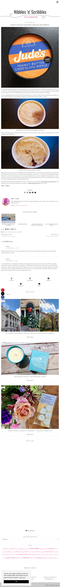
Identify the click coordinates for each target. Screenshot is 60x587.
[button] (58, 2)
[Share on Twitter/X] (10, 229)
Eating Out (33, 551)
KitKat (7, 554)
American (4, 548)
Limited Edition (23, 554)
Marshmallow (42, 554)
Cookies (56, 548)
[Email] (35, 192)
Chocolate (34, 548)
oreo (58, 554)
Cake (25, 548)
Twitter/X (17, 205)
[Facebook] (32, 192)
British (4, 232)
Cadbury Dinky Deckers (8, 235)
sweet (48, 558)
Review (26, 557)
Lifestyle (16, 554)
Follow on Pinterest (30, 530)
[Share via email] (6, 229)
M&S (30, 554)
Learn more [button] (22, 577)
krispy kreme (12, 554)
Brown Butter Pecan (52, 181)
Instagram (21, 205)
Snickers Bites (22, 224)
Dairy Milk (7, 551)
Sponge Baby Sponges (52, 235)
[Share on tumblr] (13, 229)
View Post (30, 337)
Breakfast (17, 548)
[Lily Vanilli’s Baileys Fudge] (52, 218)
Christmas (50, 548)
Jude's (13, 232)
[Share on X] (2, 293)
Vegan (51, 558)
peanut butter (18, 232)
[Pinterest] (30, 192)
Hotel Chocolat (55, 551)
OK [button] (16, 581)
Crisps (3, 551)
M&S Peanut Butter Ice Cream (34, 183)
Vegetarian (55, 558)
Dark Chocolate (12, 551)
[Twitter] (25, 192)
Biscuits (12, 548)
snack (39, 558)
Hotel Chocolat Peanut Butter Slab (37, 224)
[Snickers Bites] (23, 218)
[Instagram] (27, 192)
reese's (22, 558)
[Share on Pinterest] (12, 229)
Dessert (18, 551)
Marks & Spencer (36, 554)
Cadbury (21, 548)
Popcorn (18, 558)
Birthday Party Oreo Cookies (8, 224)
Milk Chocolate (53, 554)
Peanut (4, 558)
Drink (26, 551)
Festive (38, 551)
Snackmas (44, 558)
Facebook (26, 205)
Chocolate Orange (43, 548)
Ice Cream (8, 232)
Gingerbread (42, 551)
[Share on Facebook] (8, 229)
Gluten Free (48, 551)
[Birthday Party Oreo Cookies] (8, 218)
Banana (9, 548)
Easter (29, 551)
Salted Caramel (44, 181)
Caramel (27, 548)
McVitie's (48, 554)
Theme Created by (52, 585)
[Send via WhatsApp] (15, 229)
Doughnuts (22, 551)
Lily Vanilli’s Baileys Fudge (51, 224)
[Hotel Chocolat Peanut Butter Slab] (37, 218)
